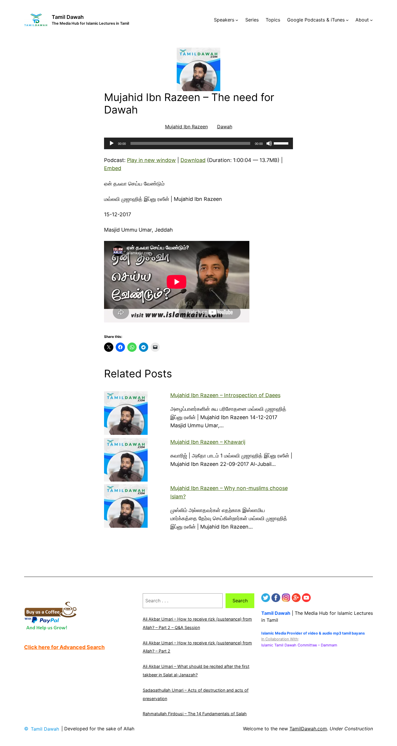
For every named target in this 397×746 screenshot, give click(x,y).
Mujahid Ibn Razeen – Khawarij (207, 442)
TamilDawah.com (308, 728)
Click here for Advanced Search (64, 647)
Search (240, 600)
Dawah (224, 126)
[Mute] (269, 143)
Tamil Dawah (68, 17)
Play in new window (151, 160)
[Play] (112, 143)
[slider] (282, 143)
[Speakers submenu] (236, 20)
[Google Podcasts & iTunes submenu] (347, 20)
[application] (198, 143)
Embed (112, 168)
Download (192, 160)
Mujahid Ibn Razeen (186, 126)
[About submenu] (371, 20)
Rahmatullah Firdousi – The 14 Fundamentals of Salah (195, 713)
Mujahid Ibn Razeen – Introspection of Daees (225, 395)
